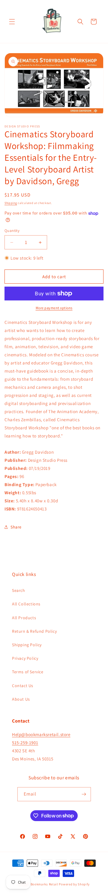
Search (18, 590)
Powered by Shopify (74, 884)
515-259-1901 (25, 742)
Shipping (10, 203)
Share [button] (16, 527)
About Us (21, 699)
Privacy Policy (25, 658)
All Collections (26, 604)
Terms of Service (28, 671)
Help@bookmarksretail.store (41, 734)
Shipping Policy (27, 644)
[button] (12, 21)
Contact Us (22, 685)
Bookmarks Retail (44, 884)
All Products (24, 617)
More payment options (54, 308)
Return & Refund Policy (34, 631)
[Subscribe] (84, 794)
